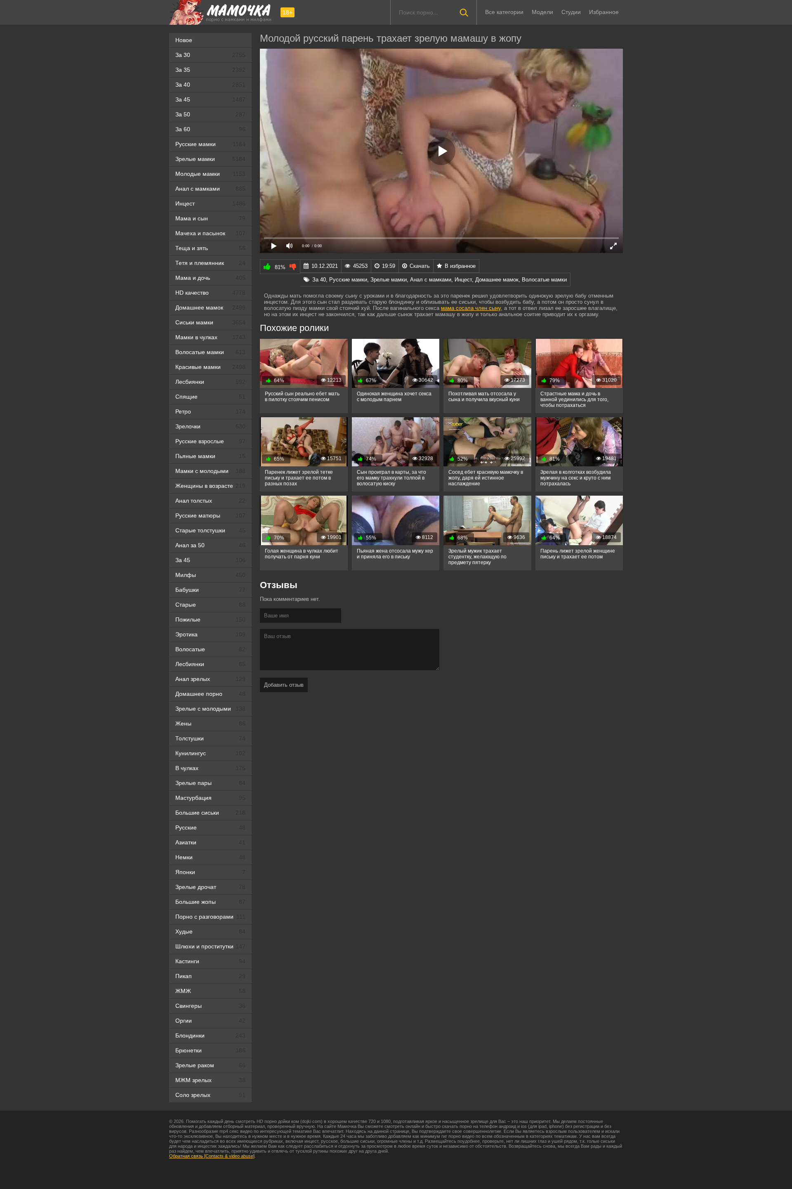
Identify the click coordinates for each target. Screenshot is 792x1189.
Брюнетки (210, 1050)
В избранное (460, 266)
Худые (210, 931)
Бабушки (210, 589)
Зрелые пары (210, 783)
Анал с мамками (210, 188)
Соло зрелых (210, 1095)
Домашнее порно (210, 693)
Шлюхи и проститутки (210, 946)
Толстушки (210, 738)
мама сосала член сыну (471, 308)
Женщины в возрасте (210, 485)
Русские (210, 827)
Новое (183, 40)
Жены (210, 723)
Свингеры (210, 1005)
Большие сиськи (210, 812)
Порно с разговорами (210, 916)
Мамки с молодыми (210, 471)
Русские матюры (210, 515)
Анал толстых (210, 500)
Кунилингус (210, 753)
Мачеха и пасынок (210, 233)
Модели (542, 12)
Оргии (210, 1020)
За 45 (210, 99)
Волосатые (210, 649)
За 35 (210, 69)
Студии (571, 12)
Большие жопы (210, 901)
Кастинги (210, 961)
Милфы (210, 575)
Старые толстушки (210, 530)
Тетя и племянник (210, 263)
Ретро (210, 411)
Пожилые (210, 619)
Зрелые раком (210, 1065)
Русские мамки (210, 144)
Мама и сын (210, 218)
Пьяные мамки (210, 456)
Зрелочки (210, 426)
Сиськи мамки (210, 322)
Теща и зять (210, 248)
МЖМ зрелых (210, 1080)
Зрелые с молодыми (210, 708)
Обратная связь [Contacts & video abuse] (212, 1156)
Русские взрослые (210, 441)
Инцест (210, 203)
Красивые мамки (210, 367)
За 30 (210, 55)
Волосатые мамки (210, 352)
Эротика (210, 634)
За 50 (210, 114)
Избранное (604, 12)
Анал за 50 (210, 545)
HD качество (210, 292)
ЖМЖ (210, 991)
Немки (210, 857)
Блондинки (210, 1035)
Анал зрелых (210, 679)
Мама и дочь (210, 277)
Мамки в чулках (210, 337)
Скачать (420, 266)
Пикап (210, 976)
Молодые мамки (210, 173)
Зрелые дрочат (210, 887)
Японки (210, 872)
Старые (210, 604)
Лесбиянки (210, 381)
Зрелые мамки (210, 159)
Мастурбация (210, 797)
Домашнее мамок (210, 307)
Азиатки (210, 842)
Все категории (504, 12)
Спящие (210, 396)
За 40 (210, 84)
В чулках (210, 768)
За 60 (210, 129)
